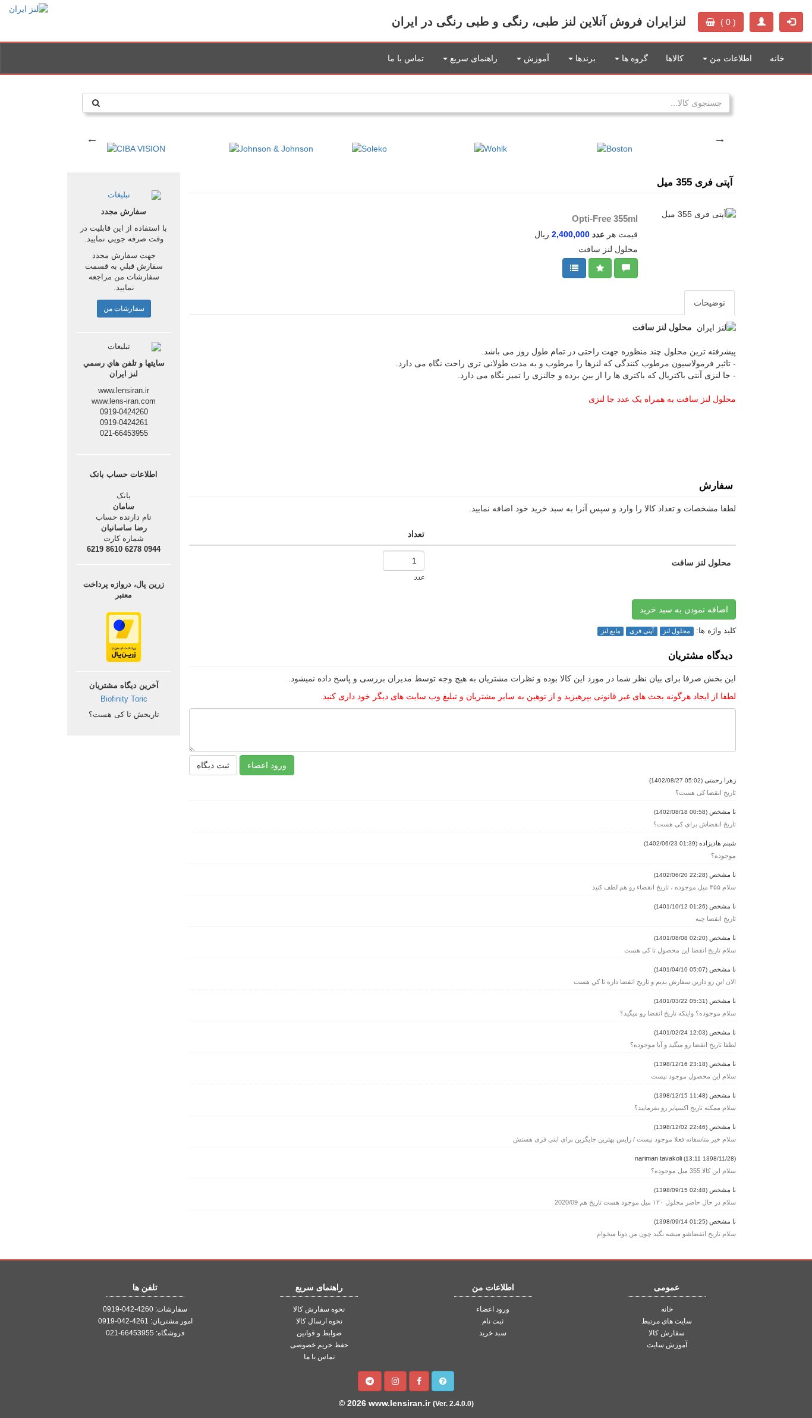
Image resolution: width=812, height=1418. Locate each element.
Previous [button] (92, 138)
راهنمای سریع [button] (473, 58)
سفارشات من (123, 308)
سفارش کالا (667, 1333)
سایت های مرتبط (666, 1321)
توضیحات (709, 302)
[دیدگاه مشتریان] (626, 268)
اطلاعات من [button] (729, 58)
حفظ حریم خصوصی (319, 1345)
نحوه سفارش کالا (319, 1309)
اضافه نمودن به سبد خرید (684, 609)
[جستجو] (96, 102)
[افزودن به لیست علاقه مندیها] (600, 268)
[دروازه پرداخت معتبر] (123, 636)
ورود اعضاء (267, 765)
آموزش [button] (535, 58)
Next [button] (720, 138)
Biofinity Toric (123, 699)
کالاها (675, 58)
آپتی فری (642, 630)
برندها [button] (584, 58)
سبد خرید (492, 1333)
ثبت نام (492, 1321)
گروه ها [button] (633, 58)
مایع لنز (611, 630)
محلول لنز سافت (701, 562)
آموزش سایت (667, 1345)
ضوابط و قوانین (319, 1333)
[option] (129, 143)
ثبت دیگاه (213, 765)
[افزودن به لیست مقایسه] (574, 268)
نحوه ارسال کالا (319, 1321)
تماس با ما (406, 58)
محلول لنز (676, 630)
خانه (777, 58)
